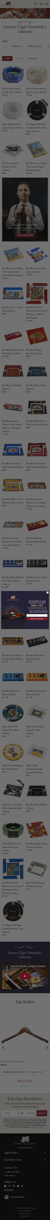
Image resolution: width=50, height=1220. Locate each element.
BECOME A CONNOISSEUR (37, 618)
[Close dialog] (47, 593)
